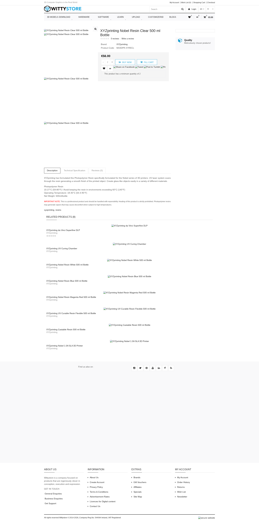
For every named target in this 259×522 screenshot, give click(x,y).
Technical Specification (74, 170)
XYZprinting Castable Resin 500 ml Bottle (65, 329)
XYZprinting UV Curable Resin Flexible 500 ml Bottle (71, 313)
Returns (181, 487)
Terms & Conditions (99, 492)
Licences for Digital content (102, 501)
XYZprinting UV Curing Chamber (61, 248)
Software (103, 17)
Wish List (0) (186, 2)
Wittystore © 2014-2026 (68, 518)
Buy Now (127, 62)
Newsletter (182, 496)
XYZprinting (122, 44)
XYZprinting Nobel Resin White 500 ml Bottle (67, 264)
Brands (137, 477)
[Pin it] (164, 67)
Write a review (128, 39)
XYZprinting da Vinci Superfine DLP (63, 230)
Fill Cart (148, 62)
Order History (183, 482)
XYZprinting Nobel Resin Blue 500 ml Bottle (66, 281)
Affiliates (137, 487)
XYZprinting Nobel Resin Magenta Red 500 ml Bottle (71, 297)
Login (193, 9)
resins (58, 210)
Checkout (211, 2)
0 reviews (115, 39)
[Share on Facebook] (124, 67)
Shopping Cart (199, 2)
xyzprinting (49, 210)
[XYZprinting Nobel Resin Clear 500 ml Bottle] (66, 30)
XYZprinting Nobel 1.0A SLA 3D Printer (64, 345)
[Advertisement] (129, 418)
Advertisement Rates (100, 496)
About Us (94, 477)
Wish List (181, 492)
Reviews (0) (97, 170)
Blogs (172, 17)
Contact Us (95, 506)
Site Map (138, 496)
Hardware (84, 17)
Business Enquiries (53, 498)
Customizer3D (155, 17)
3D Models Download (58, 17)
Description (52, 170)
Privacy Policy (96, 487)
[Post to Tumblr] (152, 67)
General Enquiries (53, 493)
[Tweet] (139, 67)
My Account (174, 2)
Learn (120, 17)
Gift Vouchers (140, 482)
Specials (137, 492)
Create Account (97, 482)
